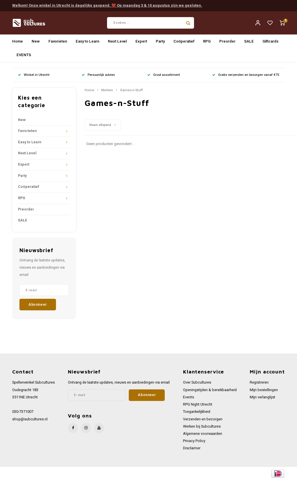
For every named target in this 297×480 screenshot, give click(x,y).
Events (188, 397)
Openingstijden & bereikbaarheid (210, 390)
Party (160, 41)
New (36, 41)
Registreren (259, 382)
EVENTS (24, 55)
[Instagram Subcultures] (86, 428)
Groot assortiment (166, 74)
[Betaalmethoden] (277, 473)
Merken (107, 90)
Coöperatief (183, 41)
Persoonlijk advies (101, 74)
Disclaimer (191, 448)
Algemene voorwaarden (202, 433)
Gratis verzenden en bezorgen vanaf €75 (248, 74)
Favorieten (57, 41)
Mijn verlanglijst (262, 397)
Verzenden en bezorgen (202, 419)
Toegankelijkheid (196, 411)
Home (17, 41)
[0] (282, 22)
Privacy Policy (194, 441)
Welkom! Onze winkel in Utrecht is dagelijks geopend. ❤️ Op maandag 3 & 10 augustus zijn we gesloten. (107, 5)
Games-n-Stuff (131, 90)
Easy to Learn (87, 41)
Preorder (227, 41)
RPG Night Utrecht (197, 404)
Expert (141, 41)
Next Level (117, 41)
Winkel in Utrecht (36, 74)
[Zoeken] (188, 23)
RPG (207, 41)
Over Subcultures (197, 382)
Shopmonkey (120, 473)
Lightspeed (84, 473)
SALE (249, 41)
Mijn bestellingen (264, 390)
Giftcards (270, 41)
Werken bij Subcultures (202, 426)
